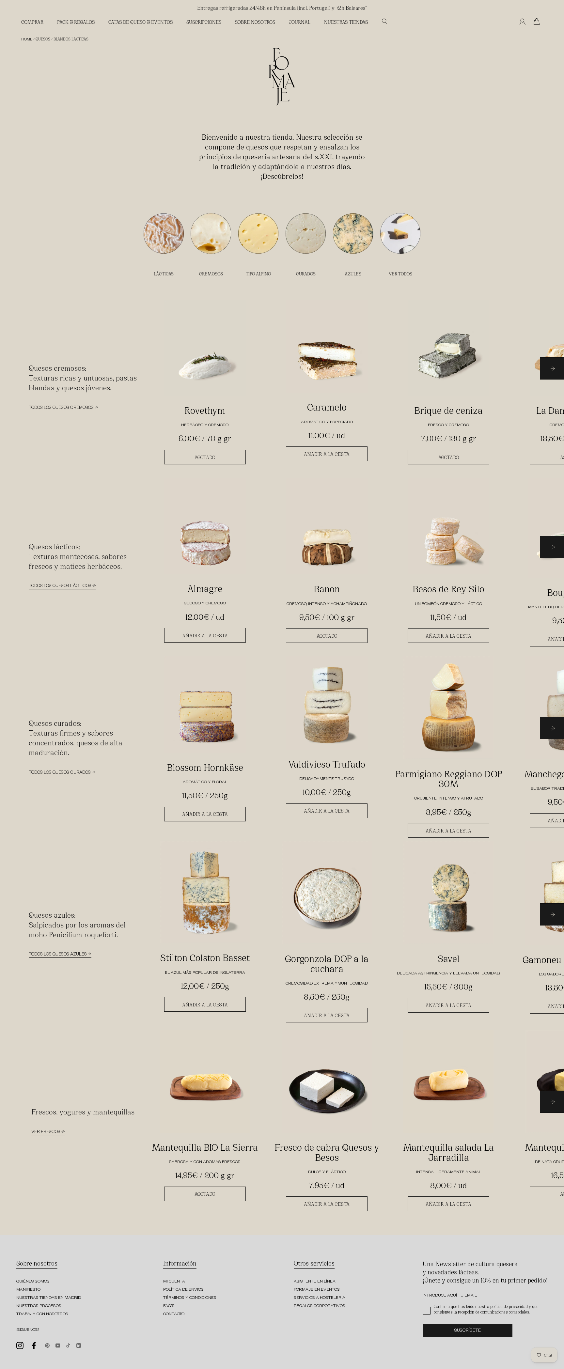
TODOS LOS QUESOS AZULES (58, 955)
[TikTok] (68, 1344)
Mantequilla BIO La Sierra (205, 1146)
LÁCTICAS (164, 273)
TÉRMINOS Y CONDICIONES (189, 1298)
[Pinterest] (47, 1344)
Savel (449, 958)
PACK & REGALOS (76, 22)
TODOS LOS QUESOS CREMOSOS (62, 408)
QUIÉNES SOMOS (33, 1282)
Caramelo (327, 406)
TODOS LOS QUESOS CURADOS (60, 773)
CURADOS (306, 273)
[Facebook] (34, 1345)
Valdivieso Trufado (326, 763)
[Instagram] (20, 1345)
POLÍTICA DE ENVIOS (183, 1290)
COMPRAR (32, 22)
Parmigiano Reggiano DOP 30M (448, 778)
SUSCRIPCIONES (203, 22)
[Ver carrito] (538, 21)
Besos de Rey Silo (448, 588)
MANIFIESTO (28, 1290)
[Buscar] (384, 21)
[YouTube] (57, 1344)
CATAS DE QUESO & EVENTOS (140, 22)
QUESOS (43, 38)
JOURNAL (299, 22)
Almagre (204, 588)
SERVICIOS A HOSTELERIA (319, 1298)
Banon (327, 588)
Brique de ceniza (448, 409)
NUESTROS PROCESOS (38, 1306)
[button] (552, 369)
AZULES (353, 273)
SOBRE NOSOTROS (255, 22)
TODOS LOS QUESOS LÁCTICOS (60, 586)
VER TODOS (400, 273)
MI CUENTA (174, 1282)
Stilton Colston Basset (205, 957)
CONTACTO (173, 1314)
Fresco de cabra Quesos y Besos (326, 1151)
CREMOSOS (211, 273)
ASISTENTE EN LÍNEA (315, 1282)
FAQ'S (169, 1306)
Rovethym (204, 409)
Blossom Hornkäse (205, 766)
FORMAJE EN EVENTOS (317, 1290)
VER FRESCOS (46, 1132)
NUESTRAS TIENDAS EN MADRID (48, 1298)
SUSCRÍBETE (467, 1331)
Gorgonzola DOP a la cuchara (326, 963)
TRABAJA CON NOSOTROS (42, 1314)
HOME (26, 40)
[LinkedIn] (78, 1344)
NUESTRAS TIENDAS (346, 22)
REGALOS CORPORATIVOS (319, 1306)
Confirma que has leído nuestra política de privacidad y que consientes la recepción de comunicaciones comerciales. (486, 1309)
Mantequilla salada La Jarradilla (448, 1151)
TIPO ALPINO (258, 273)
